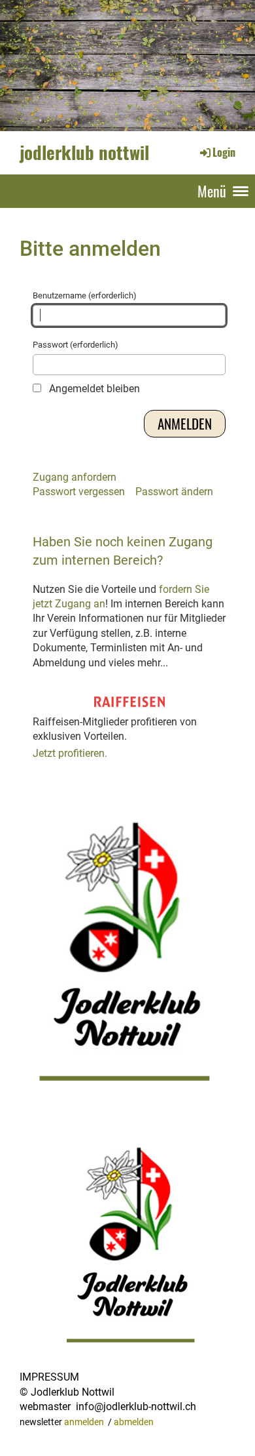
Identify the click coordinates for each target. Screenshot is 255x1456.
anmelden (84, 1422)
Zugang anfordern (74, 477)
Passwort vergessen (79, 491)
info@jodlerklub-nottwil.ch (136, 1406)
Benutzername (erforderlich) (85, 295)
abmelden (134, 1422)
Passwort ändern (174, 491)
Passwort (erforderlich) (75, 345)
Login (223, 152)
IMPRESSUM (49, 1377)
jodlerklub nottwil (84, 152)
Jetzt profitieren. (70, 753)
